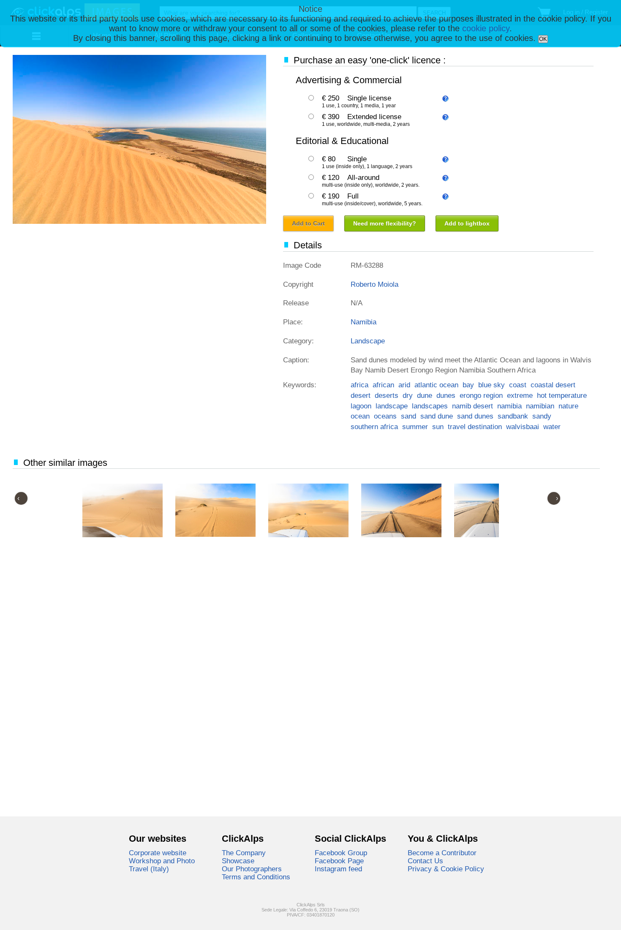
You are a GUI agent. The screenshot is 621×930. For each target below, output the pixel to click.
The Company (244, 853)
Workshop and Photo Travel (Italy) (162, 865)
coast (517, 385)
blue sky (491, 385)
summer (415, 426)
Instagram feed (338, 869)
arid (404, 385)
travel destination (475, 426)
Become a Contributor (442, 853)
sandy (541, 416)
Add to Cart (308, 223)
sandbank (513, 416)
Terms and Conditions (256, 877)
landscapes (430, 406)
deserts (386, 395)
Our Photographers (252, 869)
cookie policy (485, 28)
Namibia (363, 322)
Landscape (368, 341)
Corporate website (157, 853)
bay (468, 385)
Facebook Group (341, 853)
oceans (385, 416)
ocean (360, 416)
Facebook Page (339, 861)
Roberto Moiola (374, 284)
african (383, 385)
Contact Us (425, 861)
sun (438, 426)
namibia (509, 406)
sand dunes (475, 416)
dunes (445, 395)
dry (408, 395)
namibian (540, 406)
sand (408, 416)
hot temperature (562, 395)
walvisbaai (522, 426)
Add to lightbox (467, 223)
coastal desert (553, 385)
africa (359, 385)
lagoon (361, 406)
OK (543, 39)
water (552, 426)
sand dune (436, 416)
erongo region (481, 395)
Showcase (238, 861)
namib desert (472, 406)
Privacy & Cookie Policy (446, 869)
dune (424, 395)
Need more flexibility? (384, 223)
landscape (392, 406)
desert (360, 395)
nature (568, 406)
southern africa (374, 426)
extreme (520, 395)
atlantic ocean (436, 385)
